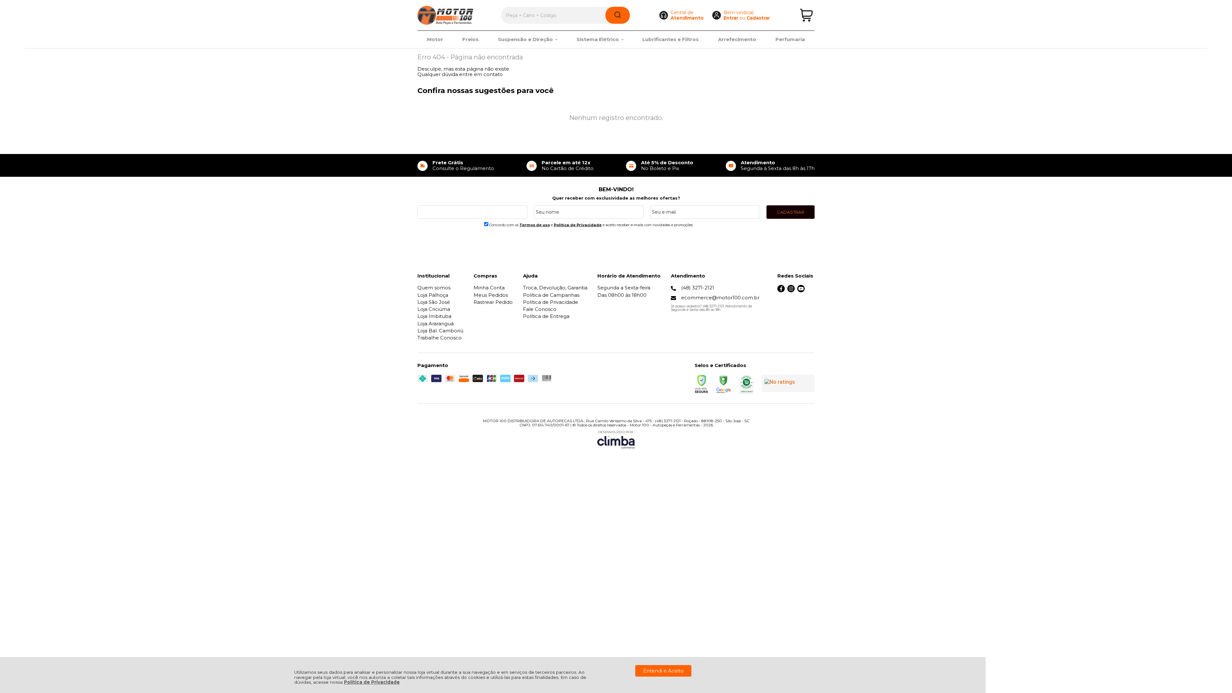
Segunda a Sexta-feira (623, 288)
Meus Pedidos (491, 295)
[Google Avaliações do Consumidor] (788, 383)
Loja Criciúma (433, 309)
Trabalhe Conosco (439, 338)
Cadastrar (758, 18)
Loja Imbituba (434, 316)
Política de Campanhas (551, 295)
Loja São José (433, 302)
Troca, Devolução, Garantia (555, 288)
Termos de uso (534, 225)
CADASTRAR (790, 212)
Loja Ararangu (435, 324)
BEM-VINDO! (616, 189)
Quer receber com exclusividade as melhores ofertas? (616, 198)
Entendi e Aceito (663, 671)
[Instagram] (791, 290)
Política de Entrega (546, 316)
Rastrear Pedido (493, 302)
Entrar (730, 18)
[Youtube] (801, 290)
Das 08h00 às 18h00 (621, 295)
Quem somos (433, 288)
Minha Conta (489, 288)
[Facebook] (781, 290)
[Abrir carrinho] (806, 15)
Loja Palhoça (432, 295)
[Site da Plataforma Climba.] (616, 439)
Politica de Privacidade (578, 225)
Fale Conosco (539, 309)
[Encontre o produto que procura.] (617, 15)
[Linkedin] (811, 290)
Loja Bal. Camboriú (440, 331)
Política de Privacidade (372, 682)
